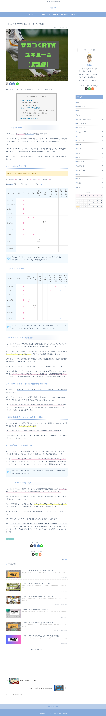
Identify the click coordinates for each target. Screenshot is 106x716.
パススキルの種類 (26, 100)
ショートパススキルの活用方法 (30, 108)
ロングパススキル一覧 (29, 105)
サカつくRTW (10, 539)
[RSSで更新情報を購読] (40, 554)
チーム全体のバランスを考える (32, 115)
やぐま (89, 65)
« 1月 (77, 212)
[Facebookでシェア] (10, 83)
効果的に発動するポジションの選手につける (36, 113)
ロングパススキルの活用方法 (29, 118)
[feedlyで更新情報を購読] (36, 554)
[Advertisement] (37, 662)
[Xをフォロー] (33, 554)
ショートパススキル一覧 (30, 102)
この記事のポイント (35, 96)
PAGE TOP (54, 706)
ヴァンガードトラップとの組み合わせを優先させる (38, 110)
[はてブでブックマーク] (13, 83)
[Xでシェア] (7, 83)
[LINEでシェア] (17, 83)
